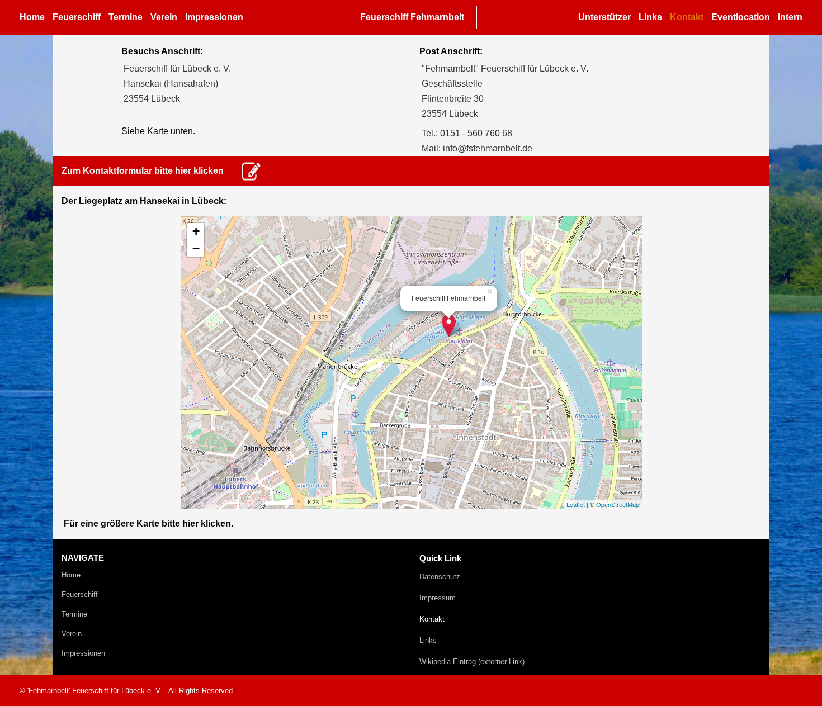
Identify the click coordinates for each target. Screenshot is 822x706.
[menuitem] (33, 17)
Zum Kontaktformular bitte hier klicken (143, 171)
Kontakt (686, 17)
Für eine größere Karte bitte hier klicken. (148, 523)
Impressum (437, 598)
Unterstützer (604, 17)
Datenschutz (439, 576)
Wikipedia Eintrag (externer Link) (472, 661)
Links (650, 17)
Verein (163, 17)
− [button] (196, 248)
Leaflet (575, 504)
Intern (790, 17)
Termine (125, 17)
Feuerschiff (77, 17)
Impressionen (214, 17)
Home (32, 17)
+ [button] (196, 231)
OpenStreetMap (617, 504)
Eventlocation (740, 17)
